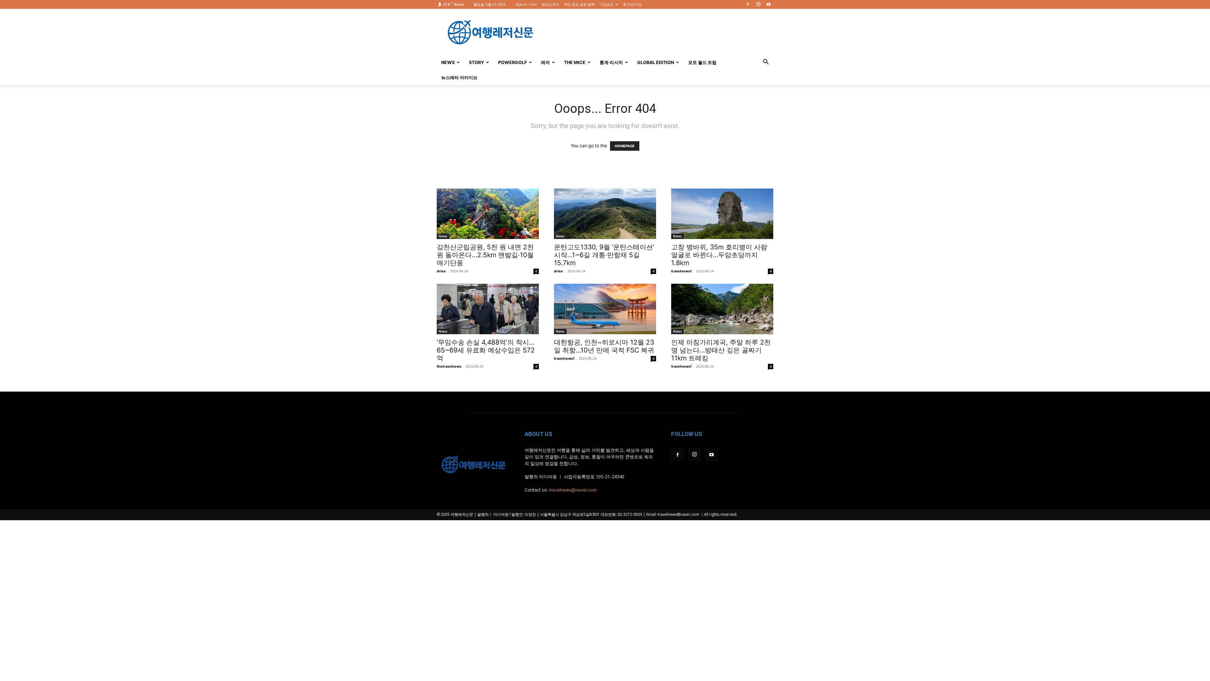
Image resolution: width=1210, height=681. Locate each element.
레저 (545, 62)
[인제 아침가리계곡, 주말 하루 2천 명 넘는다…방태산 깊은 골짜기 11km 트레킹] (722, 309)
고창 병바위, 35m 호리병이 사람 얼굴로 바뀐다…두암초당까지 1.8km (719, 255)
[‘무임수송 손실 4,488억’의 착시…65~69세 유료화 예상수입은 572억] (488, 309)
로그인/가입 (632, 4)
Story (476, 62)
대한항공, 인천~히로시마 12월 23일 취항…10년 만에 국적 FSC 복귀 (604, 346)
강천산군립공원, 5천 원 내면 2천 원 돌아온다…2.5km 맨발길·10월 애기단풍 (485, 255)
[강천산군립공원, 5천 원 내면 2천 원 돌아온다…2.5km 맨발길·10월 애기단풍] (488, 214)
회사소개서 (550, 4)
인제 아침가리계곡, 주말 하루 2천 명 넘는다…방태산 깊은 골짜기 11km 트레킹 (721, 350)
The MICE (574, 62)
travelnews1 (681, 271)
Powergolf (512, 62)
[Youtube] (768, 4)
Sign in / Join (526, 4)
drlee (441, 271)
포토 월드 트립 (702, 62)
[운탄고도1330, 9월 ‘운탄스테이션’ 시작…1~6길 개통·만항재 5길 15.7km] (605, 214)
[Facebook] (747, 4)
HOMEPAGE (625, 146)
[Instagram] (758, 4)
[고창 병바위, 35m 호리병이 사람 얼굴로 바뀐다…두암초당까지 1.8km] (722, 214)
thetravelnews (449, 366)
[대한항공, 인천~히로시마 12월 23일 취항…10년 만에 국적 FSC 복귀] (605, 309)
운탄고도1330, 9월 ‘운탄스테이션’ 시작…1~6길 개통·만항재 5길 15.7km (604, 255)
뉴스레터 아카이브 (459, 77)
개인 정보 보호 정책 (579, 4)
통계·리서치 (611, 62)
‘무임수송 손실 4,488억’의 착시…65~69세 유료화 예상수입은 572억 (486, 350)
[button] (765, 62)
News (448, 62)
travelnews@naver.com (573, 489)
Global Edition (655, 62)
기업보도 (607, 4)
